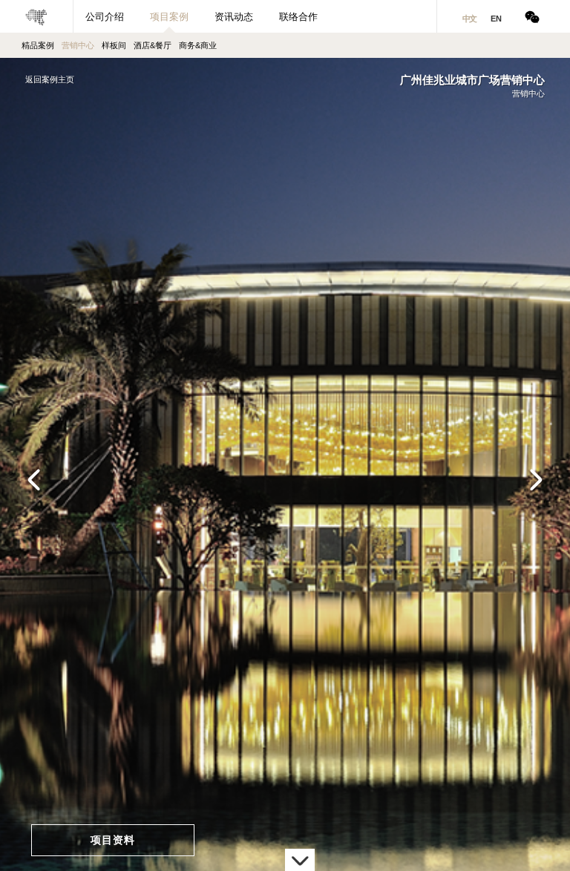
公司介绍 (104, 16)
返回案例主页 (49, 79)
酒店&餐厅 (152, 45)
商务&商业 (198, 45)
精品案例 (38, 45)
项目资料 (113, 840)
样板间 (114, 45)
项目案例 (169, 16)
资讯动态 (233, 16)
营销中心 (78, 45)
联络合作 (298, 16)
